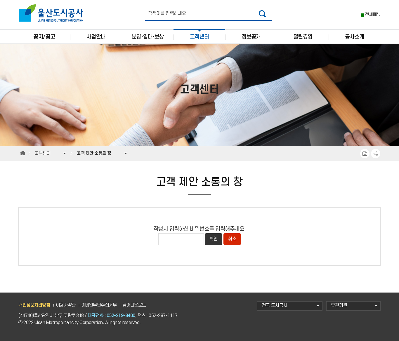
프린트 (365, 154)
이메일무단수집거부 (99, 305)
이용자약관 (66, 305)
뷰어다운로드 (134, 305)
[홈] (22, 153)
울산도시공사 (52, 13)
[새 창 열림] (262, 13)
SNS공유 (376, 154)
